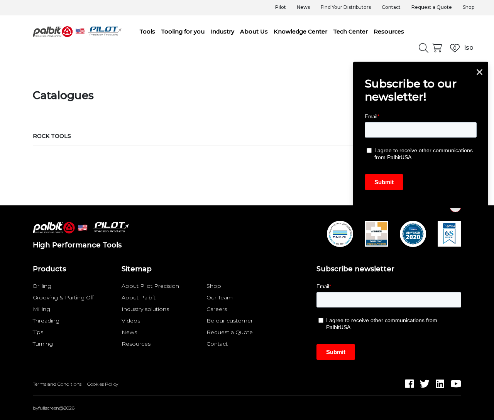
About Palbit (139, 297)
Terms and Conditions (57, 384)
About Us (254, 31)
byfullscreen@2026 (53, 408)
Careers (216, 309)
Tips (38, 332)
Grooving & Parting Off (63, 297)
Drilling (42, 286)
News (303, 7)
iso (469, 47)
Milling (41, 309)
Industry (222, 31)
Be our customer (229, 320)
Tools (147, 31)
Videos (131, 320)
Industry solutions (145, 309)
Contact (391, 7)
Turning (43, 343)
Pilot (280, 7)
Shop (468, 7)
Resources (389, 31)
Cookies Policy (102, 384)
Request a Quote (431, 7)
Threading (46, 320)
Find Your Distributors (346, 7)
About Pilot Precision (150, 286)
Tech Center (350, 31)
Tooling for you (183, 31)
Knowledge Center (300, 31)
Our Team (219, 297)
